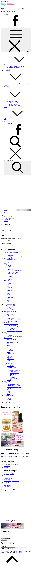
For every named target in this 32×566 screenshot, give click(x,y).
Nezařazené (6, 322)
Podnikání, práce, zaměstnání (11, 324)
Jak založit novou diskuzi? (13, 67)
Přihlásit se (3, 539)
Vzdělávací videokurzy (9, 395)
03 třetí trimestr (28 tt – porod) (14, 387)
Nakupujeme (7, 86)
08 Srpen (9, 293)
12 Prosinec (10, 298)
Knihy (8, 317)
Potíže (8, 391)
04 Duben (9, 287)
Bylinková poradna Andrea (10, 259)
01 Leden (9, 283)
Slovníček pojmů (8, 363)
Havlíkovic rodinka (11, 339)
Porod (5, 107)
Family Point (10, 254)
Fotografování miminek (12, 367)
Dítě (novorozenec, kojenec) (11, 264)
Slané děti (12, 377)
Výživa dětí (10, 279)
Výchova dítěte (10, 277)
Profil (5, 215)
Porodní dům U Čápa (15, 375)
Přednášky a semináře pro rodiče (15, 257)
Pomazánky (10, 350)
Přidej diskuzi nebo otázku (13, 69)
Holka (8, 300)
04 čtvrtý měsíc (10, 269)
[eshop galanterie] (12, 446)
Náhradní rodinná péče (12, 275)
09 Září (8, 294)
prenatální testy (7, 485)
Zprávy (5, 403)
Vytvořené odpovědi (9, 218)
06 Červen (9, 290)
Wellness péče (10, 310)
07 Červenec (10, 291)
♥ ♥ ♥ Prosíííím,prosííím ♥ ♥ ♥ (11, 481)
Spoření (9, 380)
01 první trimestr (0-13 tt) (13, 384)
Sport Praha (6, 486)
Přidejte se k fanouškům (6, 456)
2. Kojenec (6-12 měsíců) (13, 272)
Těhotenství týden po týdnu (13, 105)
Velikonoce (9, 399)
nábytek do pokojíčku (9, 474)
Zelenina (9, 360)
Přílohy (8, 352)
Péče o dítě (9, 276)
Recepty (6, 340)
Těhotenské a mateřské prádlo (14, 319)
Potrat (8, 392)
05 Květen (9, 289)
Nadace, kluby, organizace (13, 368)
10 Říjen (9, 296)
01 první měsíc (10, 265)
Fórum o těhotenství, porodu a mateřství (16, 66)
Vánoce (9, 398)
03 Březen (9, 286)
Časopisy (9, 312)
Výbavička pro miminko (13, 321)
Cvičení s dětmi (10, 366)
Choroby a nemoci (11, 273)
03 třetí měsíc (10, 268)
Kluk (8, 301)
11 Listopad (10, 297)
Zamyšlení (6, 401)
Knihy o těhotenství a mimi (13, 318)
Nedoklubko (13, 374)
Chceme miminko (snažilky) (11, 464)
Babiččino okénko (8, 258)
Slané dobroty (10, 356)
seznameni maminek (9, 476)
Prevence (6, 475)
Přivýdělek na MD (11, 329)
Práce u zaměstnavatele (12, 326)
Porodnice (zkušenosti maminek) (15, 336)
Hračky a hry (10, 314)
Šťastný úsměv (13, 378)
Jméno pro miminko (12, 101)
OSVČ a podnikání (11, 325)
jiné (8, 315)
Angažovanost (7, 219)
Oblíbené (6, 221)
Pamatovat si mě (6, 538)
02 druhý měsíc (10, 266)
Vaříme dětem (10, 359)
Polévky (9, 349)
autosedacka (7, 479)
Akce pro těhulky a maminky (11, 252)
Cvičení (9, 388)
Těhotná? (6, 85)
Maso (8, 343)
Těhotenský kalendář (12, 104)
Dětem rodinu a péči (15, 370)
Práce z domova (11, 328)
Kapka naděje (13, 371)
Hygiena (9, 389)
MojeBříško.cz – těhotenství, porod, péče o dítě (12, 9)
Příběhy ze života (8, 338)
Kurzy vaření (10, 255)
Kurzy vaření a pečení (12, 342)
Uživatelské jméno (5, 534)
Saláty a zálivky (11, 353)
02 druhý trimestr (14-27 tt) (13, 385)
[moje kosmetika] (12, 440)
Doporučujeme (7, 280)
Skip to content (4, 1)
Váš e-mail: (3, 546)
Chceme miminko (8, 261)
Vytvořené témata (8, 216)
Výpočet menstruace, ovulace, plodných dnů (18, 83)
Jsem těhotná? (7, 303)
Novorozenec (7, 466)
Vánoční (9, 357)
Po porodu (9, 335)
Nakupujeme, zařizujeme (10, 311)
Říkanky (9, 308)
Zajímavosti (6, 396)
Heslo (2, 536)
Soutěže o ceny (7, 381)
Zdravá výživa (7, 402)
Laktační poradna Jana (9, 304)
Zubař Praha (7, 482)
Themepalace (20, 552)
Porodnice (6, 467)
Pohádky (9, 120)
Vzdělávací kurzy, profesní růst (14, 331)
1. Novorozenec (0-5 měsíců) (14, 270)
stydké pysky (7, 483)
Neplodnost (10, 262)
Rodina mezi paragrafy (9, 361)
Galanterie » (7, 121)
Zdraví (8, 394)
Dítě (5, 119)
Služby (5, 364)
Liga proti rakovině (14, 373)
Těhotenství (6, 382)
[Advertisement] (16, 192)
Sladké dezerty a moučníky (13, 354)
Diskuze (6, 65)
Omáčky (9, 346)
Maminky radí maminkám (13, 102)
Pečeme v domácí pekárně (13, 347)
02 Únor (9, 284)
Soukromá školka (8, 478)
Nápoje (8, 345)
